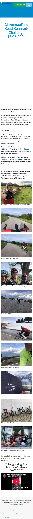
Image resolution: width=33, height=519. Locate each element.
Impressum (6, 517)
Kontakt (11, 514)
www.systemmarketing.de (8, 510)
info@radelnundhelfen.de (16, 504)
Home (4, 514)
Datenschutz (19, 514)
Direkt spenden (20, 4)
